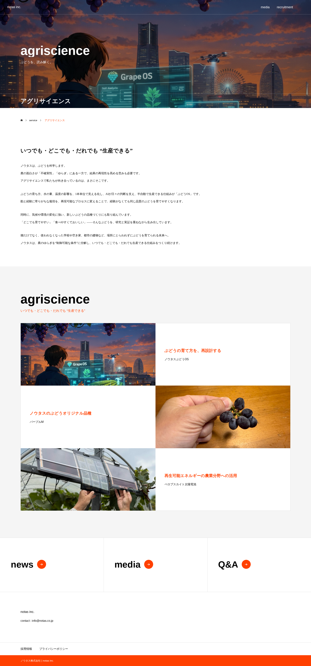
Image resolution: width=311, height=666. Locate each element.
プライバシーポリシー (53, 648)
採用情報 (26, 648)
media (265, 7)
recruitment (285, 7)
